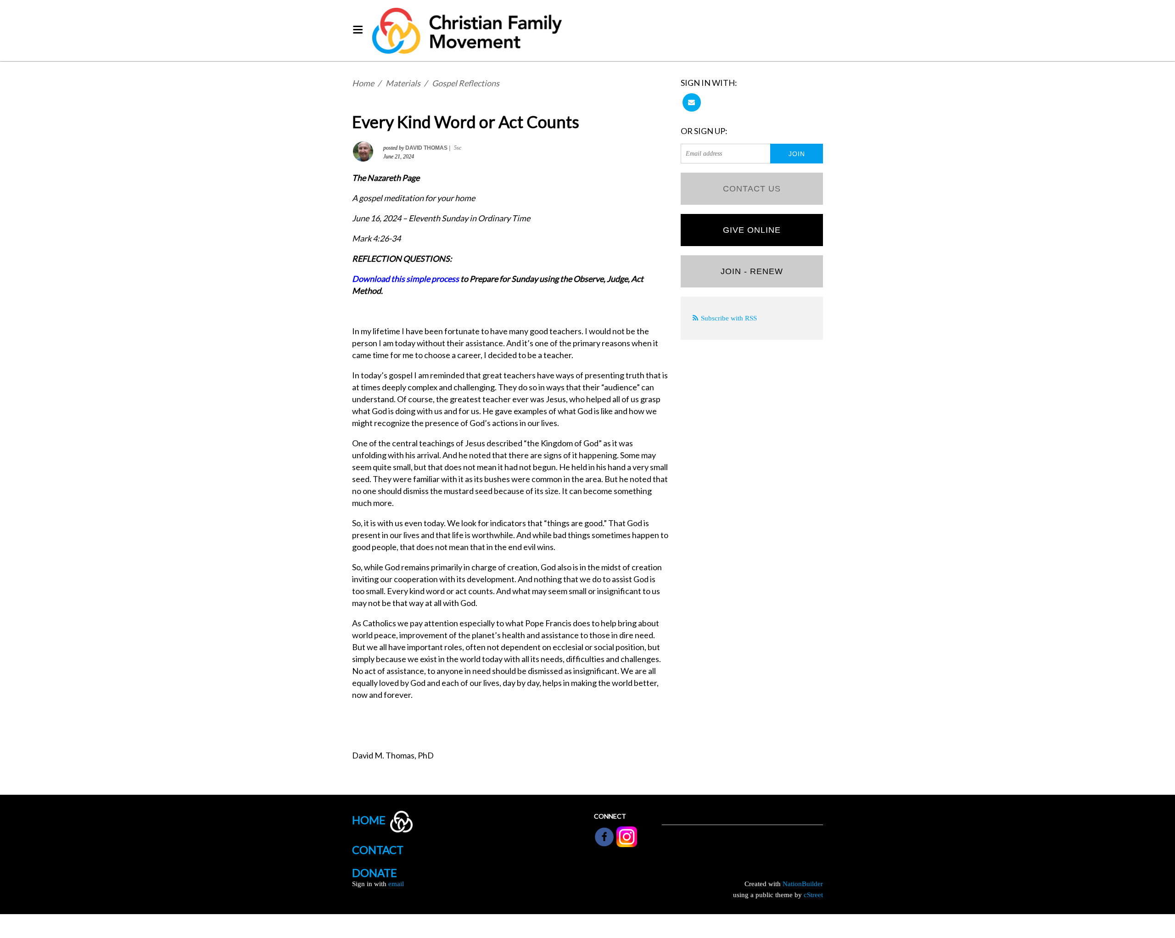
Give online (752, 230)
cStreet (813, 895)
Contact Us (752, 188)
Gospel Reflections (465, 83)
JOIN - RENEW (752, 271)
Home (363, 83)
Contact (377, 849)
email (396, 883)
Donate (374, 872)
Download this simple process (405, 279)
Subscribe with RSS (729, 318)
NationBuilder (803, 883)
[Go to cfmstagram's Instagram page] (626, 836)
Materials (403, 83)
